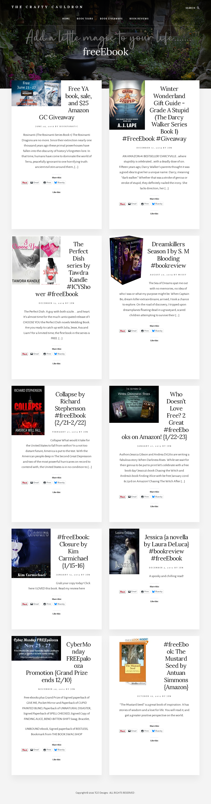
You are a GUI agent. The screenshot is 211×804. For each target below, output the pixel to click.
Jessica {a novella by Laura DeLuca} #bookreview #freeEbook (166, 547)
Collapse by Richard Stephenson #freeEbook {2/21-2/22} (70, 408)
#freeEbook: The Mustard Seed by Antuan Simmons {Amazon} (176, 666)
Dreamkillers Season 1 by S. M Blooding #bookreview (168, 254)
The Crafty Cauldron (48, 7)
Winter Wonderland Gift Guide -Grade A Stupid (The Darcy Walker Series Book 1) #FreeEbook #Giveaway (155, 113)
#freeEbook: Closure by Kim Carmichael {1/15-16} (73, 551)
